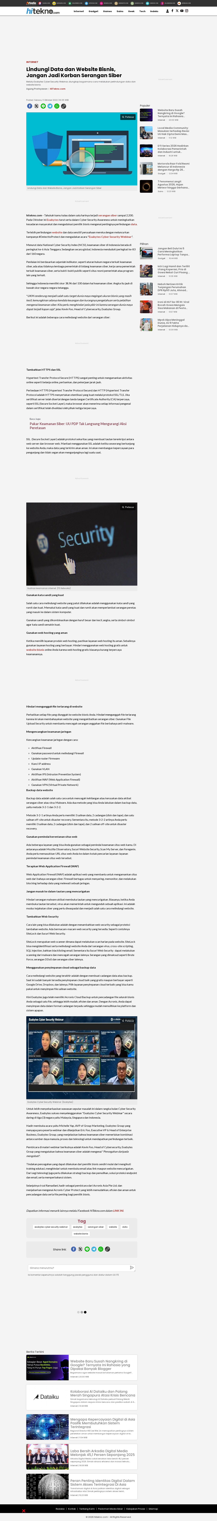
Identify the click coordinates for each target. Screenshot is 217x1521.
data (134, 224)
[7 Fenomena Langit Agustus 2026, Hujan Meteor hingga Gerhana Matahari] (146, 191)
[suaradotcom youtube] (181, 11)
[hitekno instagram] (186, 11)
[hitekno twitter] (177, 11)
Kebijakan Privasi (135, 1508)
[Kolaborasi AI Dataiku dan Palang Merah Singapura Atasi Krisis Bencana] (47, 1408)
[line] (43, 107)
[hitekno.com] (43, 13)
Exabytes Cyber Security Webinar (110, 236)
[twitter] (36, 107)
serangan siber (107, 215)
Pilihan (144, 244)
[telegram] (50, 107)
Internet (79, 11)
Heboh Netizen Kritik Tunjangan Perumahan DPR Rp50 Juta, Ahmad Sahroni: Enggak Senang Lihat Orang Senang (173, 287)
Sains (120, 11)
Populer (145, 106)
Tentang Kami (87, 1508)
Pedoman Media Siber (110, 1508)
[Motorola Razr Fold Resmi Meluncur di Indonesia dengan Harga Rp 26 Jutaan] (146, 173)
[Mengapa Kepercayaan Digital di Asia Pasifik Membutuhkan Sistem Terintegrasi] (47, 1438)
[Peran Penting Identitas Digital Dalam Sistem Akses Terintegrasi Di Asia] (47, 1497)
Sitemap (153, 1508)
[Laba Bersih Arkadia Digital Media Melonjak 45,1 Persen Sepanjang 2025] (47, 1468)
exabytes (77, 1226)
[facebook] (29, 107)
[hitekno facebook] (172, 11)
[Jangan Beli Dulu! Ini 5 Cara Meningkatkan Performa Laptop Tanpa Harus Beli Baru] (146, 258)
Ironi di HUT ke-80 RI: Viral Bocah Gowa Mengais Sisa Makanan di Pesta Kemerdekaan (173, 305)
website (57, 232)
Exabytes (53, 219)
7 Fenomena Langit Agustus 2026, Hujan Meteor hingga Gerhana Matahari (173, 184)
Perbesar (129, 117)
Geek (131, 11)
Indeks (154, 11)
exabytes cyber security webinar (51, 1226)
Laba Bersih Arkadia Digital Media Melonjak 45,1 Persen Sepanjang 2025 (102, 1453)
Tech (142, 11)
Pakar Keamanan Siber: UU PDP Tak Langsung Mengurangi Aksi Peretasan (78, 426)
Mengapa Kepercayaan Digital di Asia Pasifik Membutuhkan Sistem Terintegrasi (102, 1423)
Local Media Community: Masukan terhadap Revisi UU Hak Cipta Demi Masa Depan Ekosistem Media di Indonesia (173, 131)
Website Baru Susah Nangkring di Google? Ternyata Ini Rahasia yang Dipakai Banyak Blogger (100, 1365)
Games (107, 11)
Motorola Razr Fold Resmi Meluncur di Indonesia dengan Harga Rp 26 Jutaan (174, 166)
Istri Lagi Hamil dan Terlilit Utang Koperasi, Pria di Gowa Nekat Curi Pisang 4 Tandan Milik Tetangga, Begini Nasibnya (174, 269)
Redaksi (60, 1508)
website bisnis (35, 649)
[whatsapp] (56, 107)
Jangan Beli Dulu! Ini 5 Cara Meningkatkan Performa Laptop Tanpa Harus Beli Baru (173, 251)
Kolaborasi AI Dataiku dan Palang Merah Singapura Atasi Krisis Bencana (102, 1393)
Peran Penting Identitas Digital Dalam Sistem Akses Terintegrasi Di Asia (102, 1482)
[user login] (167, 12)
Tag (82, 1221)
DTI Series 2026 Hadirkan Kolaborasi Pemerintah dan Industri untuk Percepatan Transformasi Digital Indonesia (173, 148)
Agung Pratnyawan (36, 88)
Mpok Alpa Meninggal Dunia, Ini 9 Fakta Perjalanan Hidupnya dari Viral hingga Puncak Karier (173, 322)
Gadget (93, 11)
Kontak (72, 1508)
